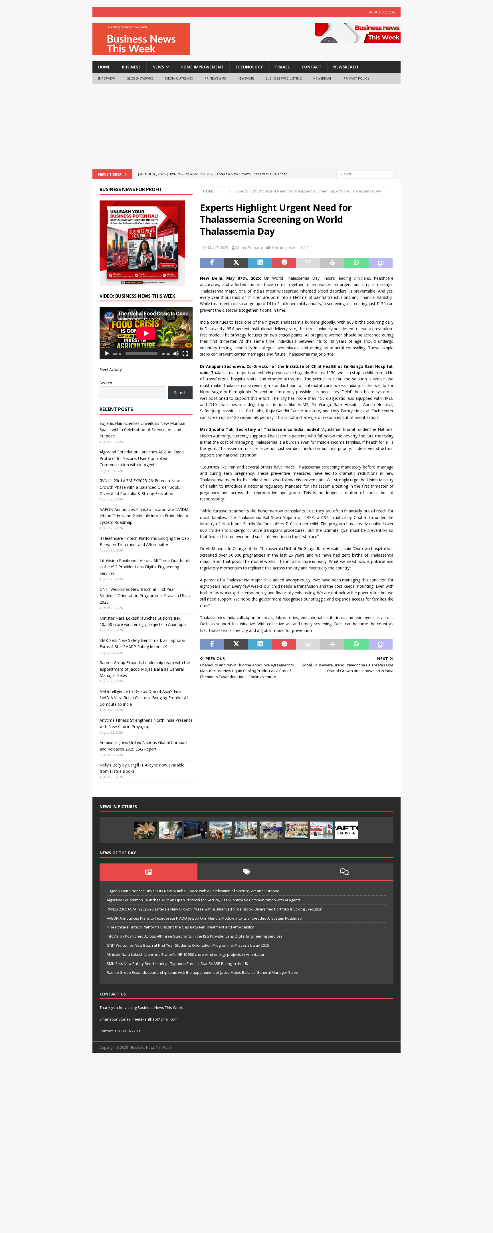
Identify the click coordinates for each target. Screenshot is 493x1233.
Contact (312, 67)
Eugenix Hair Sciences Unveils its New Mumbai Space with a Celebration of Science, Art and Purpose (142, 430)
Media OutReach (179, 78)
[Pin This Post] (284, 263)
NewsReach (345, 67)
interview (106, 78)
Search (106, 383)
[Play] (107, 353)
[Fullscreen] (185, 353)
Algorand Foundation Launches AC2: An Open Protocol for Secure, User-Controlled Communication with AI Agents (142, 458)
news (158, 67)
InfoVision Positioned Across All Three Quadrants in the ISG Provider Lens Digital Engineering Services (145, 567)
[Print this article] (332, 263)
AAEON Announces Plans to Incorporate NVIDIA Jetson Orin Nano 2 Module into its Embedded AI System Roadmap (144, 516)
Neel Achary (111, 369)
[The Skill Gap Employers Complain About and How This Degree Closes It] (170, 830)
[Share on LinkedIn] (260, 263)
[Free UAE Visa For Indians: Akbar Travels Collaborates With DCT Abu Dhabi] (321, 830)
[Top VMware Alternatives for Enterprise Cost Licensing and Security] (195, 830)
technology (249, 67)
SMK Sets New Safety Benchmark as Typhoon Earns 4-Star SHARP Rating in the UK (177, 963)
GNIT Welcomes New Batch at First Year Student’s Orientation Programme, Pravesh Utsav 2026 (145, 596)
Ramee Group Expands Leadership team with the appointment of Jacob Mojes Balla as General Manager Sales (145, 669)
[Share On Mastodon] (381, 263)
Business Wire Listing (283, 78)
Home (104, 67)
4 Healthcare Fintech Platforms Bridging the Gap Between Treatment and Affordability (180, 927)
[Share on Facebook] (212, 263)
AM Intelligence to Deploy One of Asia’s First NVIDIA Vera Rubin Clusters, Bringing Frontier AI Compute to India (144, 698)
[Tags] (246, 871)
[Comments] (344, 871)
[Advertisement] (246, 127)
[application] (146, 333)
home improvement (202, 67)
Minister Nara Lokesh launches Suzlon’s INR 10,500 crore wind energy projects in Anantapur (185, 954)
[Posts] (148, 871)
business (131, 67)
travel (282, 67)
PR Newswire (215, 78)
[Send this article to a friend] (308, 263)
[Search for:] (364, 174)
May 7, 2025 (218, 247)
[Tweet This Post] (236, 263)
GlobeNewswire (140, 78)
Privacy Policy (356, 78)
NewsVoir (245, 78)
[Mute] (176, 353)
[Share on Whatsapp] (356, 263)
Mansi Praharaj (249, 247)
